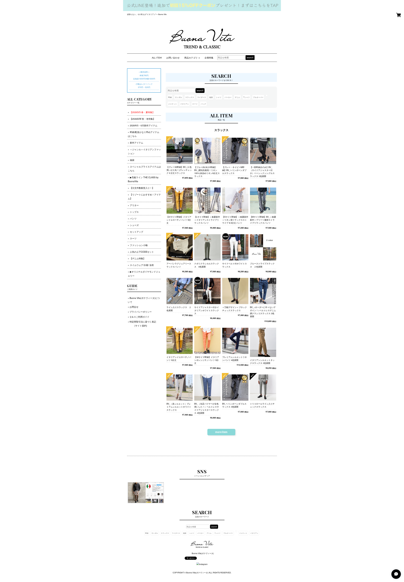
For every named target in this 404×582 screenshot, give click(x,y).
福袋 (211, 97)
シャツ (218, 97)
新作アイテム (136, 142)
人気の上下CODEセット (142, 251)
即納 (170, 97)
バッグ (203, 104)
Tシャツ (246, 97)
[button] (192, 58)
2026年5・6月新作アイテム (143, 125)
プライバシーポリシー (141, 311)
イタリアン (184, 104)
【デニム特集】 (137, 258)
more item (221, 432)
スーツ (194, 104)
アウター (134, 205)
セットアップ (136, 231)
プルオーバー (258, 97)
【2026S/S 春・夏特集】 (142, 112)
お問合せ (134, 306)
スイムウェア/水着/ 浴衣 (142, 265)
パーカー (228, 97)
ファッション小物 (139, 245)
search (250, 57)
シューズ (134, 225)
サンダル (178, 97)
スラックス (189, 97)
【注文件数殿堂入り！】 (142, 187)
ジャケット (172, 104)
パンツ (133, 218)
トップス (134, 211)
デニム (237, 97)
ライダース (201, 97)
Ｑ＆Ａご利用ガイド (139, 316)
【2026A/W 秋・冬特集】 (142, 118)
